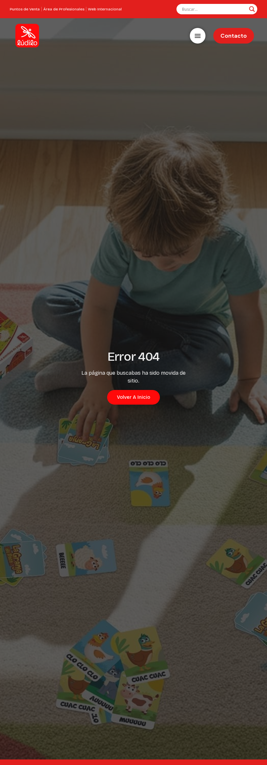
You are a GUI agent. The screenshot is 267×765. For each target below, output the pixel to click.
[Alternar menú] (197, 35)
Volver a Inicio (133, 397)
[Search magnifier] (252, 9)
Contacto (233, 35)
